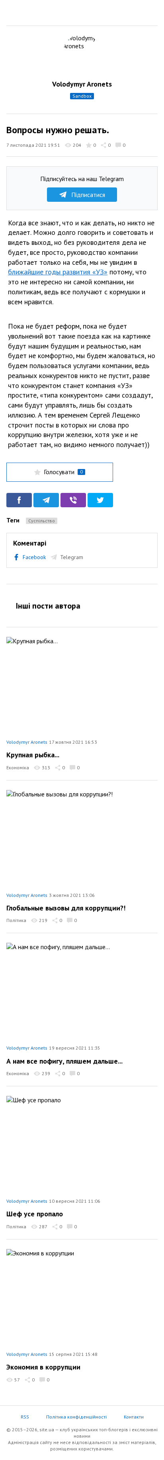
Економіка (17, 767)
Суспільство (41, 521)
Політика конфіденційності (76, 1417)
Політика (16, 920)
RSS (25, 1417)
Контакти (134, 1417)
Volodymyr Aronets (82, 84)
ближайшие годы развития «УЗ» (57, 271)
